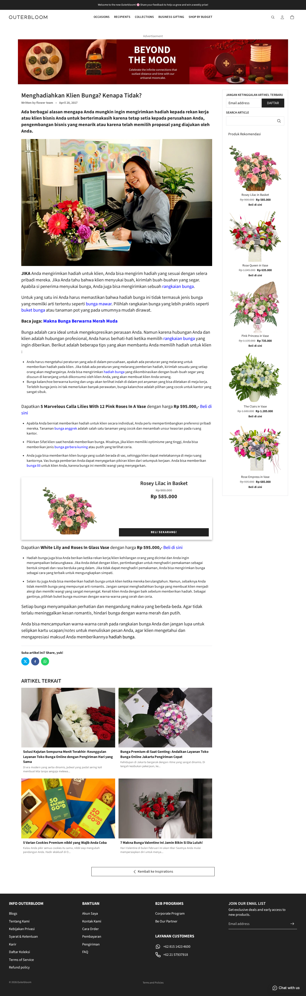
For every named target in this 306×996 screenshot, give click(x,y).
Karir (12, 944)
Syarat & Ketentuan (23, 936)
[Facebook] (35, 661)
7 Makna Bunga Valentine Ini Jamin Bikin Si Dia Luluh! (161, 842)
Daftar (273, 103)
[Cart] (292, 17)
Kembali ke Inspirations (155, 871)
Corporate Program (170, 913)
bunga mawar (99, 304)
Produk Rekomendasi (244, 134)
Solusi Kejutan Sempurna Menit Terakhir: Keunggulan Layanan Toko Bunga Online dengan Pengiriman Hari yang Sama (68, 756)
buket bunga (33, 310)
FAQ (85, 952)
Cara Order (90, 928)
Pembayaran (91, 936)
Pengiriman (91, 944)
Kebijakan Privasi (22, 928)
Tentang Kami (19, 921)
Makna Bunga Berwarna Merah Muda (80, 321)
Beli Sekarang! (164, 532)
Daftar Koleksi (19, 952)
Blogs (13, 913)
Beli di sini (173, 547)
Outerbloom (24, 982)
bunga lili (34, 465)
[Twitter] (25, 661)
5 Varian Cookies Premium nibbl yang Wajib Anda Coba (65, 842)
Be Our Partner (166, 921)
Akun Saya (90, 913)
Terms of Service (21, 959)
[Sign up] (292, 923)
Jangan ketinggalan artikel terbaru (254, 95)
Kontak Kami (91, 921)
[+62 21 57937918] (189, 954)
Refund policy (19, 967)
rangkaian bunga (178, 286)
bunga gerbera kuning (71, 447)
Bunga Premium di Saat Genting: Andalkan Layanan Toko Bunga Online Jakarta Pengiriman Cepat (164, 754)
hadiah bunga (114, 371)
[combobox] (255, 120)
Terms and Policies (153, 983)
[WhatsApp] (45, 661)
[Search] (273, 17)
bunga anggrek (65, 428)
